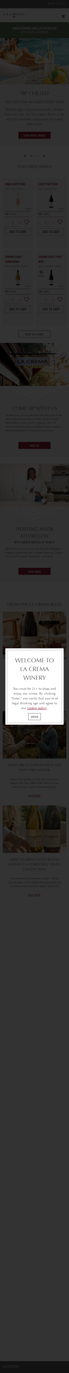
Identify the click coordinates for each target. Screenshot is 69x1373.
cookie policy (37, 708)
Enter (34, 717)
